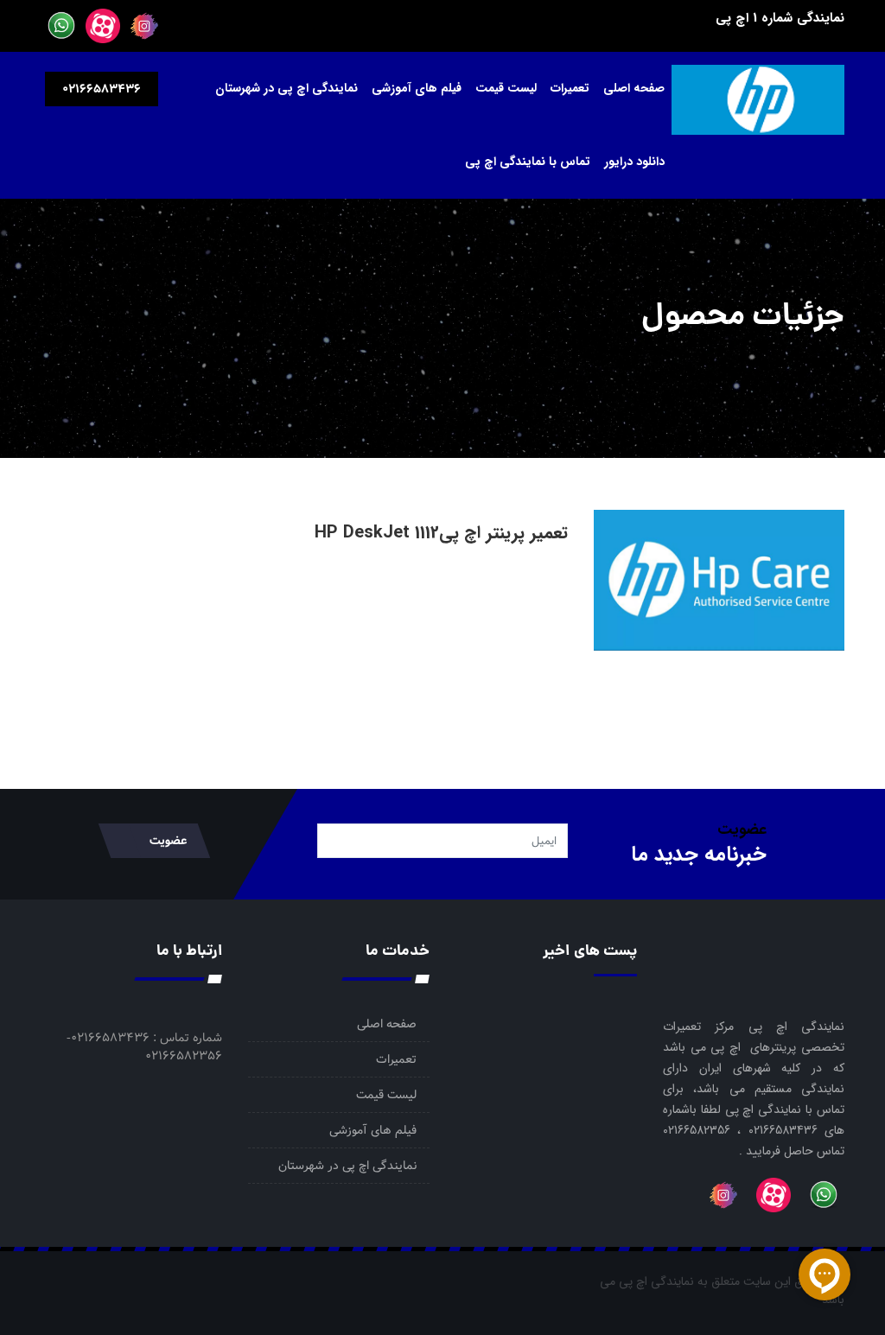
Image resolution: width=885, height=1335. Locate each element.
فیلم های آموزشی (417, 88)
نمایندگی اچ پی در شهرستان (286, 88)
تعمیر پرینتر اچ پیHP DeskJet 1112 (441, 532)
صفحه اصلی (634, 88)
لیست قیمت (506, 88)
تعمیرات (570, 88)
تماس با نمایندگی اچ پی (527, 161)
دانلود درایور (634, 161)
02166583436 (101, 89)
